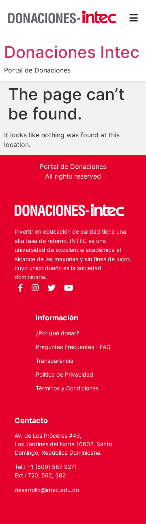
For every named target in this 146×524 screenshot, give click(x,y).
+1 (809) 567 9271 (52, 466)
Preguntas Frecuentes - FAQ (73, 346)
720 (33, 475)
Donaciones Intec (72, 52)
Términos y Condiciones (67, 388)
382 (60, 475)
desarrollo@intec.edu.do (47, 489)
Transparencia (54, 360)
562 (46, 475)
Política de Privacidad (64, 374)
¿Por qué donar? (57, 333)
